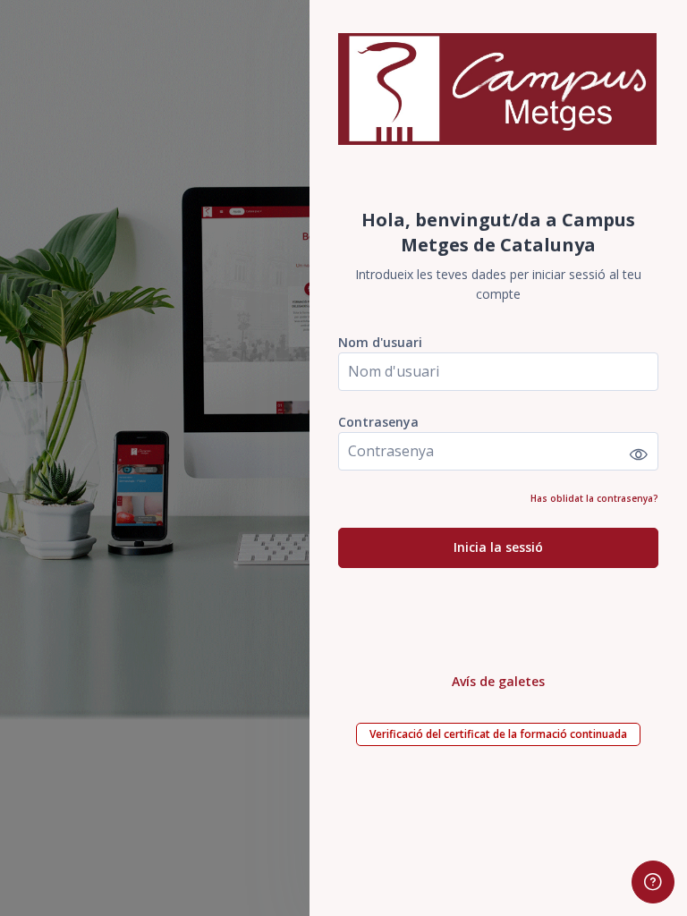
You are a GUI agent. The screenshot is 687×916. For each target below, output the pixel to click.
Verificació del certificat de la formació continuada (498, 734)
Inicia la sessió (498, 547)
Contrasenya (378, 421)
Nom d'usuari (380, 342)
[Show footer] (653, 882)
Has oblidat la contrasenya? (594, 498)
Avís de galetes (498, 681)
